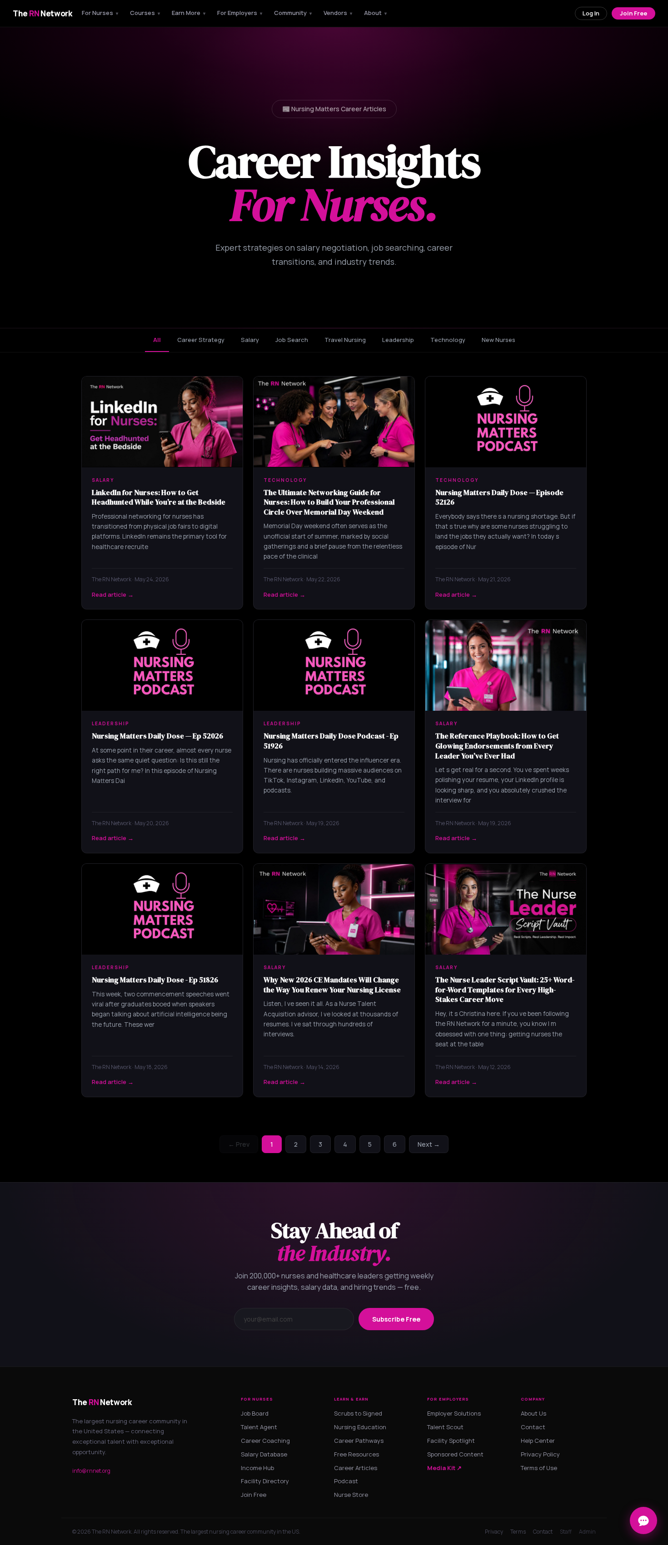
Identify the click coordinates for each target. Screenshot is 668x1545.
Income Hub (257, 1468)
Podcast (346, 1481)
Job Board (255, 1413)
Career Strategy (200, 340)
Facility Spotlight (451, 1440)
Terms (518, 1531)
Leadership (398, 340)
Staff (566, 1531)
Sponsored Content (455, 1454)
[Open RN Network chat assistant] (643, 1520)
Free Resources (356, 1454)
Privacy (494, 1531)
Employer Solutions (454, 1413)
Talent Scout (445, 1427)
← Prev (238, 1144)
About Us (533, 1413)
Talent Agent (259, 1427)
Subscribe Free (396, 1319)
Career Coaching (265, 1440)
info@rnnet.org (91, 1471)
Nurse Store (351, 1495)
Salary (250, 340)
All (157, 340)
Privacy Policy (540, 1454)
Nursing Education (360, 1427)
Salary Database (264, 1454)
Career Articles (355, 1468)
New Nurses (498, 340)
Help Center (538, 1440)
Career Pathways (359, 1440)
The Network (42, 13)
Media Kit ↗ (444, 1468)
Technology (447, 340)
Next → (429, 1144)
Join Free (633, 13)
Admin (587, 1531)
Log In (591, 13)
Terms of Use (539, 1468)
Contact (533, 1427)
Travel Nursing (345, 340)
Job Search (291, 340)
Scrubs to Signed (358, 1413)
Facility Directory (265, 1481)
